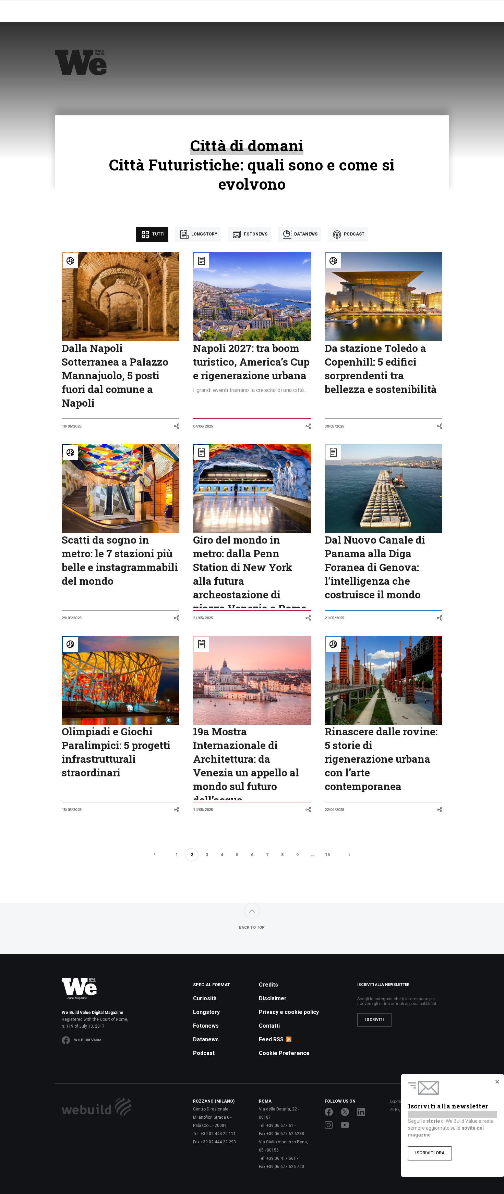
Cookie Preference (284, 1053)
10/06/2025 (72, 426)
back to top (252, 927)
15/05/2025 (72, 810)
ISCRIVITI (374, 1019)
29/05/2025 (72, 618)
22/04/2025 (335, 810)
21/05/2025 (203, 618)
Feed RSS (271, 1039)
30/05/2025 (335, 426)
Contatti (269, 1025)
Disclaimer (273, 998)
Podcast (353, 234)
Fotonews (255, 234)
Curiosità (205, 998)
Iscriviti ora (430, 1152)
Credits (268, 984)
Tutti (158, 234)
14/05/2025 (203, 810)
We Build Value (87, 1040)
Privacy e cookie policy (289, 1012)
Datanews (305, 234)
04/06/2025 (203, 426)
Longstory (204, 234)
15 (327, 854)
